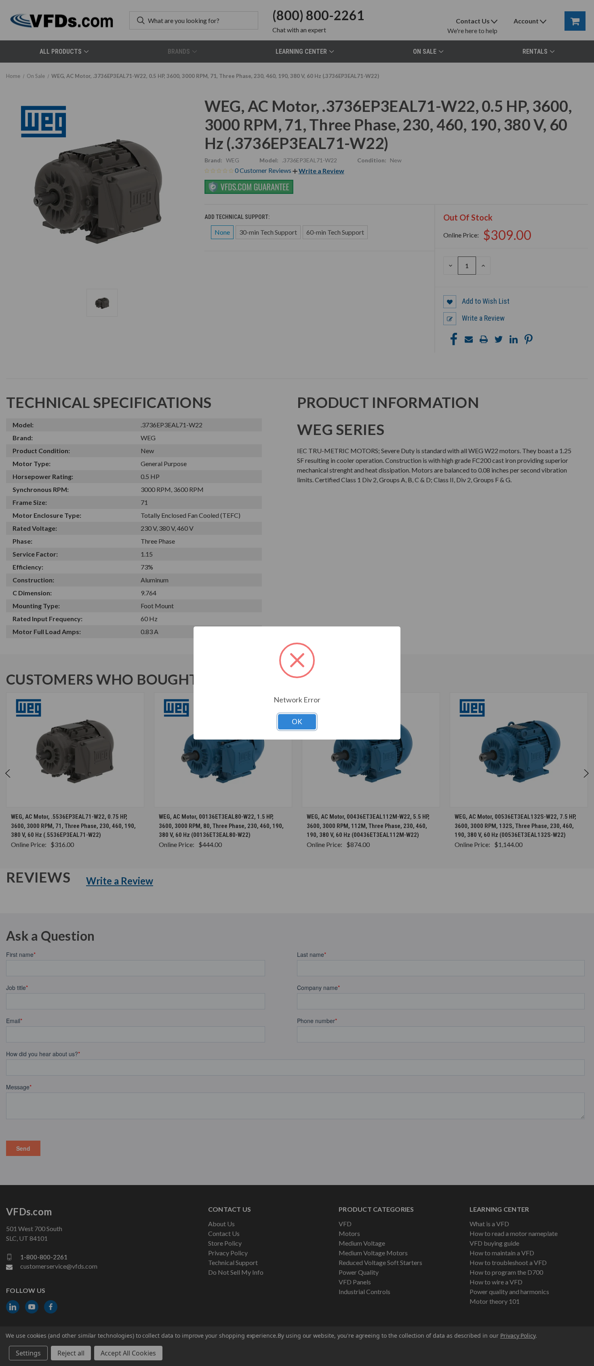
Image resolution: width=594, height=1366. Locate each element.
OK (297, 721)
